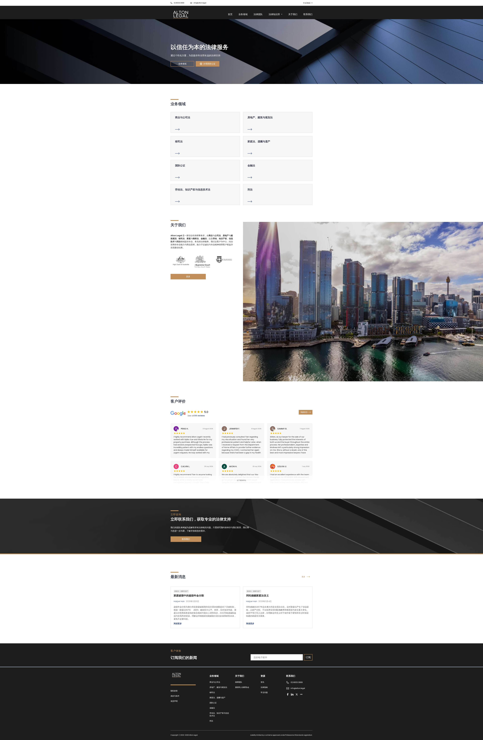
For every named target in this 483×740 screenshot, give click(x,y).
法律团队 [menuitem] (258, 14)
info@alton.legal (200, 3)
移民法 (212, 692)
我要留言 (304, 412)
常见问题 (264, 692)
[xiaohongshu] (301, 694)
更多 (188, 276)
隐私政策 (174, 691)
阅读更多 (178, 623)
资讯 (262, 682)
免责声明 (174, 701)
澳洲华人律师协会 (242, 687)
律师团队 (238, 682)
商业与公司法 (215, 682)
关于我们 (239, 675)
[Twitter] (296, 694)
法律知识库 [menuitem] (274, 14)
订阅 (308, 657)
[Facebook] (287, 694)
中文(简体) (306, 3)
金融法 (212, 708)
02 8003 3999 (179, 3)
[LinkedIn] (292, 694)
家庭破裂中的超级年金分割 (189, 595)
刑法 (211, 721)
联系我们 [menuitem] (307, 14)
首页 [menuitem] (230, 14)
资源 (263, 675)
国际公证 (213, 702)
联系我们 (186, 539)
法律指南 (264, 687)
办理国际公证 (209, 63)
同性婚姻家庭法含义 (257, 595)
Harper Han (179, 601)
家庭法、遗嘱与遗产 (217, 697)
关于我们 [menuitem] (292, 14)
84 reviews (199, 415)
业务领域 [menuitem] (243, 14)
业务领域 (182, 63)
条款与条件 (175, 696)
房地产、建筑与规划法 (218, 687)
